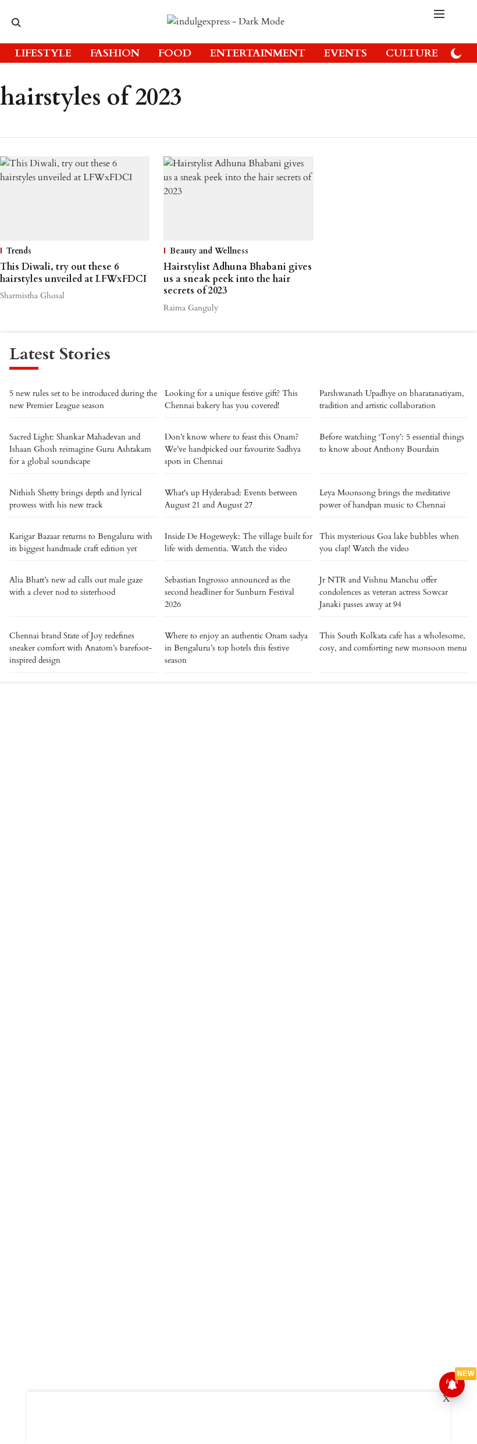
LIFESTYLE (43, 53)
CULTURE (412, 53)
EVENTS (345, 53)
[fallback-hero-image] (74, 198)
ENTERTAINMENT (257, 53)
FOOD (174, 53)
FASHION (115, 53)
